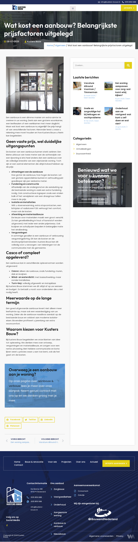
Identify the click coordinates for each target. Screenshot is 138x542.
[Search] (128, 65)
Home (50, 45)
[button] (13, 420)
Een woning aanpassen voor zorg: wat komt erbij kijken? (123, 89)
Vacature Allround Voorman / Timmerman (90, 88)
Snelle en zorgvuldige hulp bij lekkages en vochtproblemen (93, 113)
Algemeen (60, 45)
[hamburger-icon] (73, 8)
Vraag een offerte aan (93, 199)
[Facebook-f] (7, 525)
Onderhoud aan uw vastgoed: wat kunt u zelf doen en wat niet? (123, 116)
